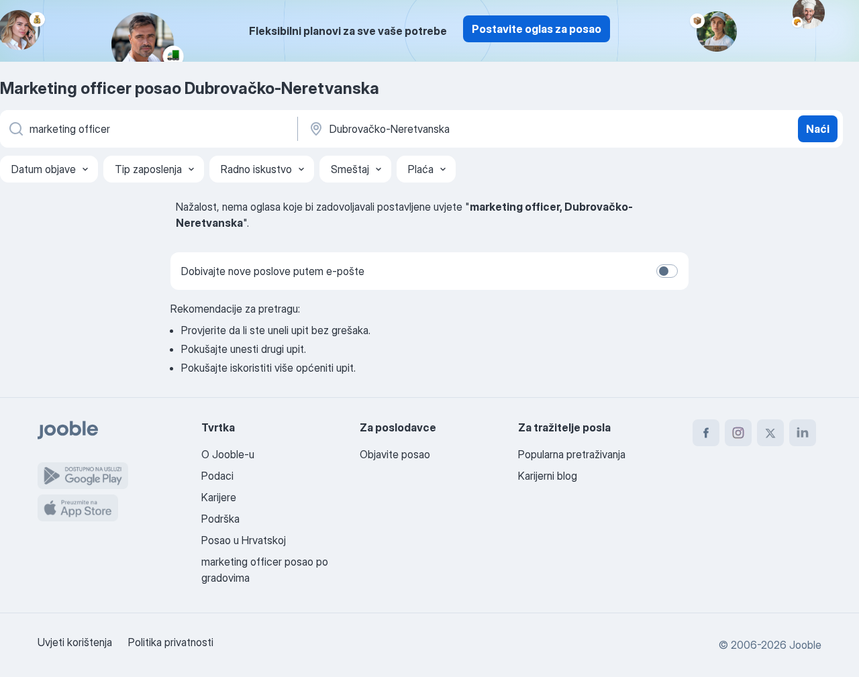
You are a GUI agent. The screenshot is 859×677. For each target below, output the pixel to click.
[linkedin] (802, 432)
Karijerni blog (547, 475)
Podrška (220, 518)
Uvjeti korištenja (75, 642)
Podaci (217, 475)
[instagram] (738, 432)
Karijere (218, 497)
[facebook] (706, 432)
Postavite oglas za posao (536, 29)
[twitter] (770, 432)
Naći (817, 129)
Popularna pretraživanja (571, 454)
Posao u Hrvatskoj (243, 540)
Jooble (805, 645)
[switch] (667, 271)
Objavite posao (395, 454)
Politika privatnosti (170, 642)
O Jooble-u (227, 454)
